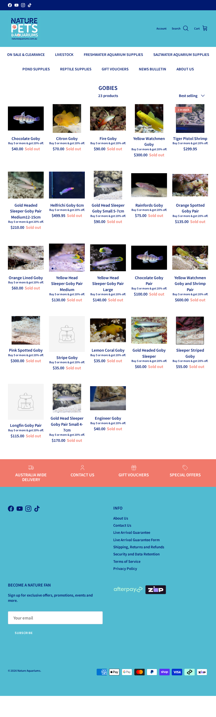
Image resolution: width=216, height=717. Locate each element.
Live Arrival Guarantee (131, 532)
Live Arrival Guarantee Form (136, 539)
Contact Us (122, 525)
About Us (120, 518)
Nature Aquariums (28, 670)
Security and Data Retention (136, 553)
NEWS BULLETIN (152, 68)
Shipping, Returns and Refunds (138, 546)
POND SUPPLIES (36, 68)
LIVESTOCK (64, 54)
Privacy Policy (125, 568)
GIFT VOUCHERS (115, 68)
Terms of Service (126, 561)
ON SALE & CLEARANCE (26, 54)
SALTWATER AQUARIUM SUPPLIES (181, 54)
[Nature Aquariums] (24, 29)
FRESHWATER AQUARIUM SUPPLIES (113, 54)
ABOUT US (185, 68)
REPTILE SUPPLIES (75, 68)
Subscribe (24, 633)
